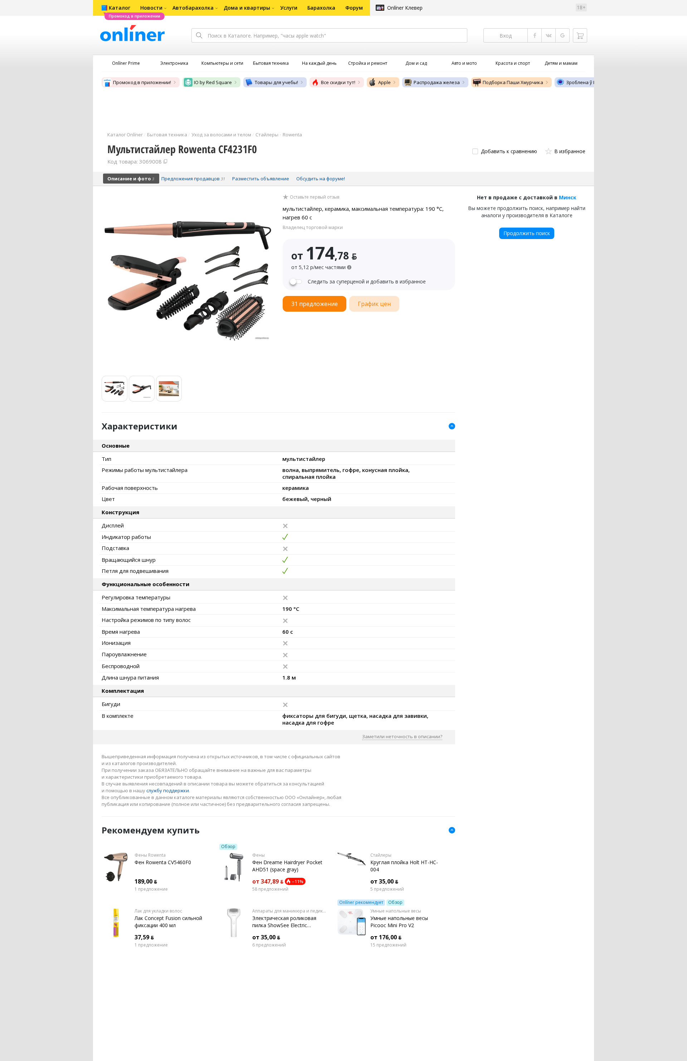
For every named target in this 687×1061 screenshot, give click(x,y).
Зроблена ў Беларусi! (590, 82)
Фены (258, 855)
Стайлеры (380, 855)
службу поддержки (167, 790)
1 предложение (151, 889)
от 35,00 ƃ (384, 881)
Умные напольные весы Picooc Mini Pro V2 (399, 922)
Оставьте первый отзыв (314, 197)
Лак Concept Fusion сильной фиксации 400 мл (168, 922)
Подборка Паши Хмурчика (513, 82)
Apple (384, 82)
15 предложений (388, 945)
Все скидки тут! (338, 82)
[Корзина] (580, 35)
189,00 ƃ (146, 881)
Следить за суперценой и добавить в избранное (367, 281)
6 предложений (269, 945)
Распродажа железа (437, 82)
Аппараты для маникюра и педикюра (289, 911)
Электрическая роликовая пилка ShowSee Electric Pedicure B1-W (284, 922)
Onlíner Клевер (405, 7)
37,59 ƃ (144, 937)
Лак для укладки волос (158, 911)
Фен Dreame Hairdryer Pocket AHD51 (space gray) (287, 866)
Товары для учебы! (276, 82)
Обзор (228, 847)
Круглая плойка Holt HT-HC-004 (404, 866)
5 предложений (387, 889)
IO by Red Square (213, 82)
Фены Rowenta (150, 855)
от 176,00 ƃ (385, 937)
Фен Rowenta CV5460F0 (163, 862)
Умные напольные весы (395, 911)
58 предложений (270, 889)
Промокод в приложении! (142, 82)
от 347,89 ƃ (267, 881)
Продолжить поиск (526, 233)
